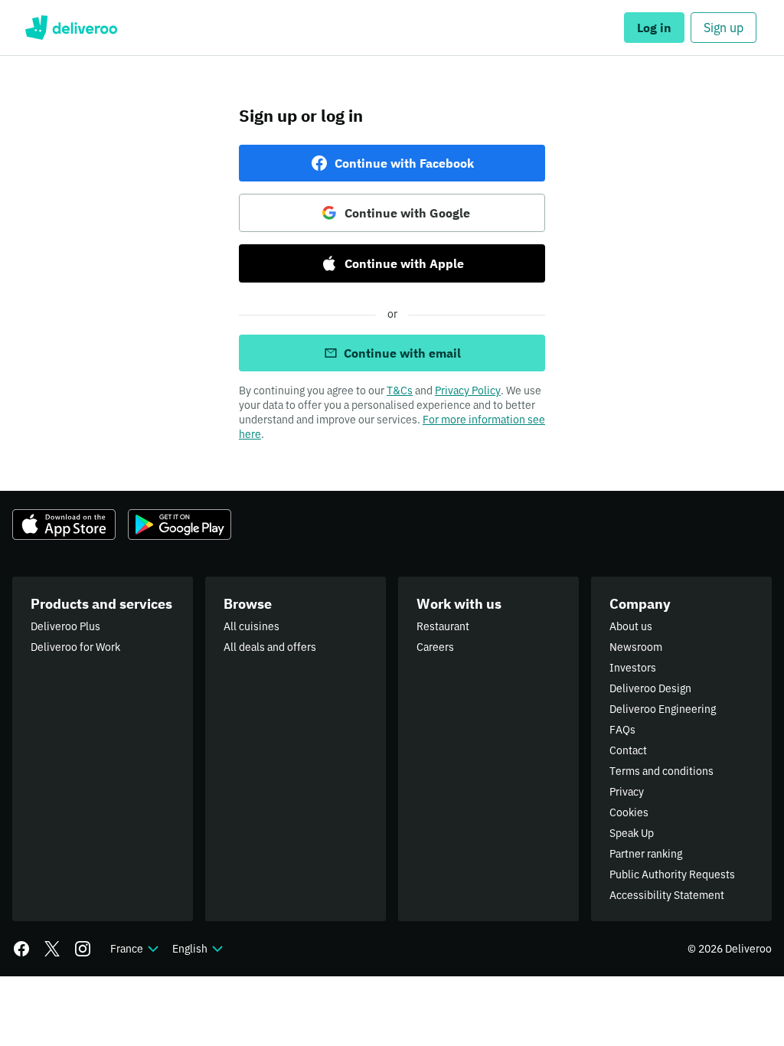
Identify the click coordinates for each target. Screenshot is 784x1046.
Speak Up (631, 833)
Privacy (626, 792)
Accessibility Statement (666, 895)
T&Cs (400, 390)
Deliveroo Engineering (662, 709)
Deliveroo (70, 27)
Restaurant (442, 626)
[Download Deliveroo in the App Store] (64, 524)
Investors (632, 668)
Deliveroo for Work (75, 647)
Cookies (628, 812)
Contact (628, 750)
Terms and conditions (661, 771)
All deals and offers (270, 647)
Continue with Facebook (404, 163)
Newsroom (635, 647)
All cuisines (251, 626)
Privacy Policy (468, 390)
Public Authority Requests (672, 874)
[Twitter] (52, 949)
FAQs (622, 730)
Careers (435, 647)
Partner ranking (645, 854)
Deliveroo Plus (65, 626)
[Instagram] (83, 949)
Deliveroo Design (650, 688)
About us (630, 626)
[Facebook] (21, 949)
